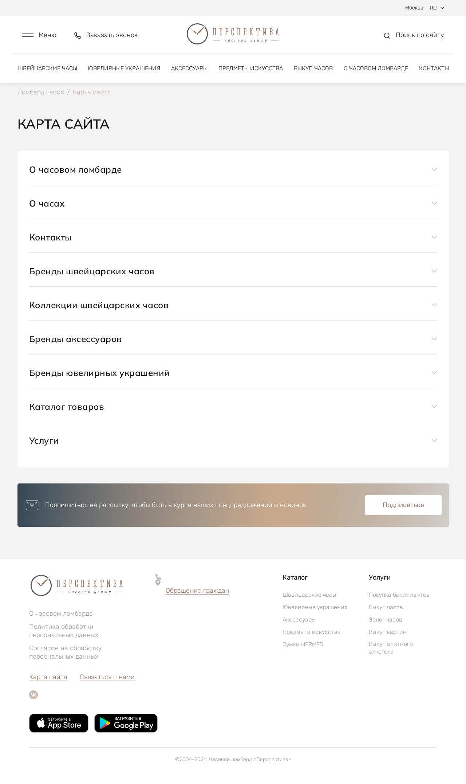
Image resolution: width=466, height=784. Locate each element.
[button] (39, 35)
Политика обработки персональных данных (63, 631)
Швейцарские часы (47, 68)
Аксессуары (189, 68)
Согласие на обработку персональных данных (65, 652)
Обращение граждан (197, 591)
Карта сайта (48, 677)
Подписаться (403, 505)
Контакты (434, 68)
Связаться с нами (107, 677)
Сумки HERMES (303, 644)
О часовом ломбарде (376, 68)
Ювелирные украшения (124, 68)
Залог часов (385, 619)
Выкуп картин (388, 631)
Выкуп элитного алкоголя (391, 647)
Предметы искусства (250, 68)
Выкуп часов (313, 68)
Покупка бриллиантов (399, 594)
